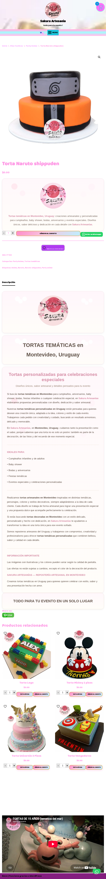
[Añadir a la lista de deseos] (5, 633)
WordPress (36, 876)
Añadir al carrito (48, 233)
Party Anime (31, 45)
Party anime (47, 267)
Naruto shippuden (33, 267)
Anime (14, 267)
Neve (5, 876)
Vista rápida (24, 694)
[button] (99, 57)
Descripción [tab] (8, 282)
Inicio (4, 45)
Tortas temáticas (32, 261)
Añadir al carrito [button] (41, 694)
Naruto (21, 267)
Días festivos (16, 45)
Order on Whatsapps (93, 234)
